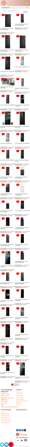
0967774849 (4, 401)
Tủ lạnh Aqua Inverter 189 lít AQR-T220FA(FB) (6, 228)
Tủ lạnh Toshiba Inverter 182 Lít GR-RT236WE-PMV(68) (21, 51)
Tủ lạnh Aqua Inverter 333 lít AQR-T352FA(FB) (21, 356)
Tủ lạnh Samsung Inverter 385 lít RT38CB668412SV (21, 194)
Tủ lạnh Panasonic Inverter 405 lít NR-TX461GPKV (22, 106)
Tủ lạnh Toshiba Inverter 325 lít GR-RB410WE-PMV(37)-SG (6, 283)
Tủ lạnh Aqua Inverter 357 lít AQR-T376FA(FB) (6, 356)
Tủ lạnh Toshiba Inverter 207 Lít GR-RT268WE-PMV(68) (7, 29)
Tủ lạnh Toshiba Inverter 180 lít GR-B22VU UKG (6, 301)
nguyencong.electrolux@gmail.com (9, 407)
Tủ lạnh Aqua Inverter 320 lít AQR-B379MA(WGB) (21, 300)
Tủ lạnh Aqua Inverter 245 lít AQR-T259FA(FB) (21, 335)
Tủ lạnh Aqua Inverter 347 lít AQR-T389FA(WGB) (21, 245)
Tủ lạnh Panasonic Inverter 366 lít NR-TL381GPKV (7, 266)
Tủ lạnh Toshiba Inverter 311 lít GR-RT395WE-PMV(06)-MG (21, 262)
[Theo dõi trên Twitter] (22, 430)
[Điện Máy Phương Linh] (12, 3)
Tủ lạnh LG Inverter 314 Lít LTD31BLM (7, 71)
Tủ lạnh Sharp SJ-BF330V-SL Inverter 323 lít (22, 89)
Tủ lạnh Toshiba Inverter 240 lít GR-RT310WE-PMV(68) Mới (21, 25)
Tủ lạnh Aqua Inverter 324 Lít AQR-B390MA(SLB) (6, 87)
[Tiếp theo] (18, 384)
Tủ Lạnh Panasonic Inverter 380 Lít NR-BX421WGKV (7, 127)
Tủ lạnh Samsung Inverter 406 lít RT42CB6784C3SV (21, 178)
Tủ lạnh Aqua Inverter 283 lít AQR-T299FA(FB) (6, 339)
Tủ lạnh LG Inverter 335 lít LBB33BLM (7, 160)
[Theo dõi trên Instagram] (20, 430)
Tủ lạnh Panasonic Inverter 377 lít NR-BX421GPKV (7, 373)
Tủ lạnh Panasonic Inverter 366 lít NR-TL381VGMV (22, 378)
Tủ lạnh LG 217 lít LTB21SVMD (6, 143)
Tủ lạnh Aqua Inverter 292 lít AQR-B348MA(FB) (6, 318)
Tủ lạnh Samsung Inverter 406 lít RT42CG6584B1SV (6, 178)
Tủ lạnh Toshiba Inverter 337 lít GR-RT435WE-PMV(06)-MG (21, 228)
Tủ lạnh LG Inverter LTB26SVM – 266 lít (22, 66)
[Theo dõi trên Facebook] (17, 430)
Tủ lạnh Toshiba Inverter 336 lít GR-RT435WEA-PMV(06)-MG (6, 245)
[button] (28, 3)
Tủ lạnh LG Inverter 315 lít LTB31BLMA (22, 143)
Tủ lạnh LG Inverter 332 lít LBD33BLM (7, 105)
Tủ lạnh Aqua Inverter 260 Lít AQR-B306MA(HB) (21, 318)
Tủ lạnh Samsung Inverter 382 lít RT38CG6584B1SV (6, 194)
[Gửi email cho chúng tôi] (25, 430)
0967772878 (4, 403)
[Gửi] (27, 7)
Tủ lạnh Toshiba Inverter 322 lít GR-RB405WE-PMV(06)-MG (21, 283)
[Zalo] (2, 444)
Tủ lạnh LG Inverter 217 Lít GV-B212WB (22, 210)
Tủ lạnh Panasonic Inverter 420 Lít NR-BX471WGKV (22, 127)
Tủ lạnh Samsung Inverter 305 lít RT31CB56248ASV (6, 211)
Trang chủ (5, 10)
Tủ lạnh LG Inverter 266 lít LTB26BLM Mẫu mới (22, 161)
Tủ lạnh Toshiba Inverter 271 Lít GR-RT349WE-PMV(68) (7, 51)
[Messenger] (6, 444)
